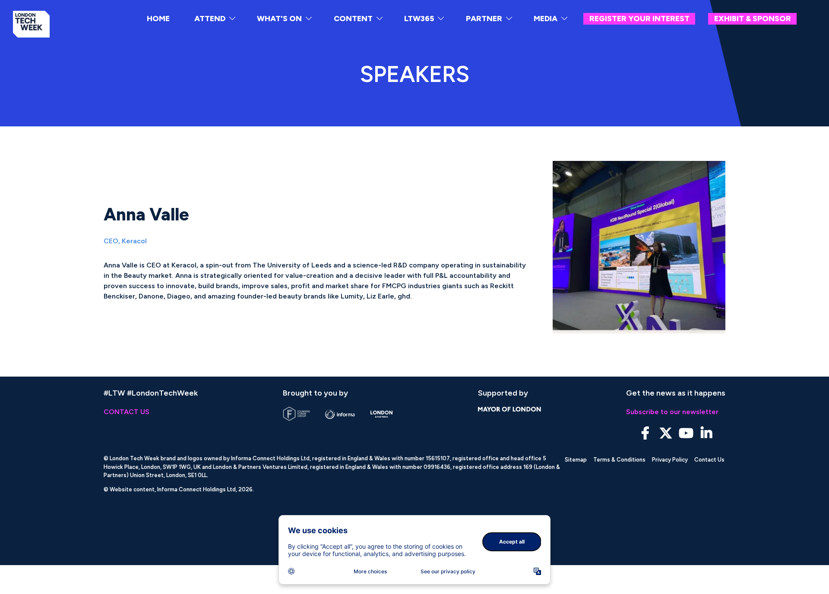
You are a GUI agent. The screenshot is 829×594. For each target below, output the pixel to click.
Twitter (665, 433)
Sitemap (576, 459)
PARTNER (484, 18)
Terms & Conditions (619, 459)
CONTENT (353, 18)
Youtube (686, 433)
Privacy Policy (670, 459)
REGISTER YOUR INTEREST (639, 18)
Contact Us (709, 459)
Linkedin (706, 433)
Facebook (645, 433)
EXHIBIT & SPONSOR (752, 18)
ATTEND (209, 18)
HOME (158, 18)
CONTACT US (126, 412)
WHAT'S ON (279, 18)
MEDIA (545, 18)
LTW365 (419, 18)
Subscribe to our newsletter (672, 412)
